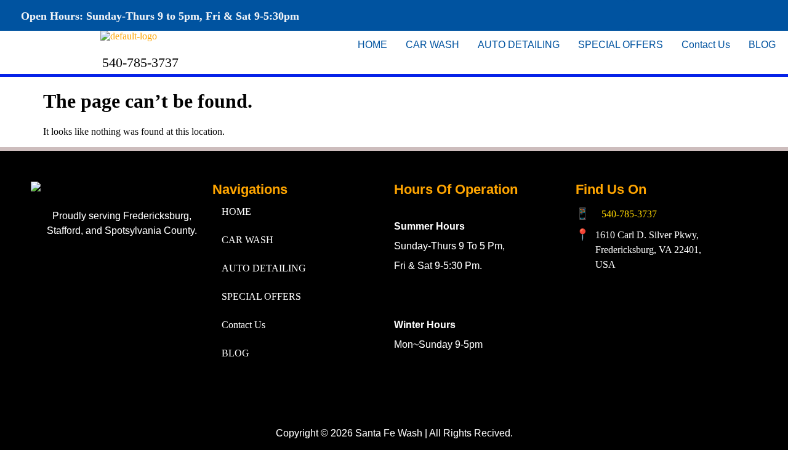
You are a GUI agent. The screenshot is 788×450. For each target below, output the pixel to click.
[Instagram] (647, 15)
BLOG (762, 44)
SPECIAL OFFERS (620, 44)
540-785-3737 (629, 214)
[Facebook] (613, 15)
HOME (372, 44)
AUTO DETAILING (519, 44)
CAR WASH (432, 44)
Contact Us (705, 44)
